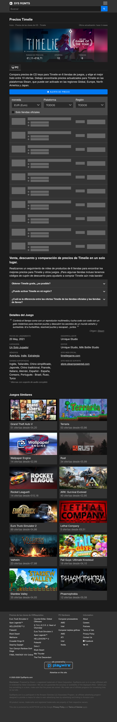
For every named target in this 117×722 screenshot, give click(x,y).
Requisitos (38, 615)
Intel (62, 626)
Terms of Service (75, 707)
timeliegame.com (70, 355)
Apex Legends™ (16, 622)
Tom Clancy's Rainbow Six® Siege (20, 649)
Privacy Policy (88, 633)
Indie (24, 355)
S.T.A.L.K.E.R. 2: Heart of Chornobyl (45, 626)
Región (80, 99)
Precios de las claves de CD (26, 25)
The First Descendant (42, 657)
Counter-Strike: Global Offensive (43, 620)
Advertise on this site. (58, 672)
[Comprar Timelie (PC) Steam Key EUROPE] (58, 191)
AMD (63, 622)
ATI (62, 637)
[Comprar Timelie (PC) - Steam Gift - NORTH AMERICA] (58, 233)
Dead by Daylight (16, 644)
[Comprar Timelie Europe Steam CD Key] (58, 136)
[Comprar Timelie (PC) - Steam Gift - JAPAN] (58, 246)
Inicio (19, 3)
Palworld (12, 630)
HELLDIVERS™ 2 (16, 626)
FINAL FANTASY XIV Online (21, 654)
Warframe (13, 637)
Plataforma (50, 99)
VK (86, 644)
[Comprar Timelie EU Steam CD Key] (58, 205)
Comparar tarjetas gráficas (69, 630)
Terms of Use (88, 630)
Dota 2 (36, 646)
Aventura (14, 355)
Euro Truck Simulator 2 (18, 618)
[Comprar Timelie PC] (58, 219)
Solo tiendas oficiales (28, 112)
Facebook (89, 641)
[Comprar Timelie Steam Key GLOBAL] (58, 177)
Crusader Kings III (16, 641)
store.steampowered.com (75, 364)
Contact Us (87, 637)
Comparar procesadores (68, 618)
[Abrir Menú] (105, 3)
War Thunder (39, 653)
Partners (86, 626)
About (85, 618)
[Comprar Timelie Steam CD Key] (58, 122)
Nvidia (63, 644)
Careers (86, 622)
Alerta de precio (59, 91)
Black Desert (14, 633)
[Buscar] (104, 8)
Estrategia (34, 355)
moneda (16, 99)
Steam (101, 330)
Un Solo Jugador (19, 347)
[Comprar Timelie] (58, 163)
